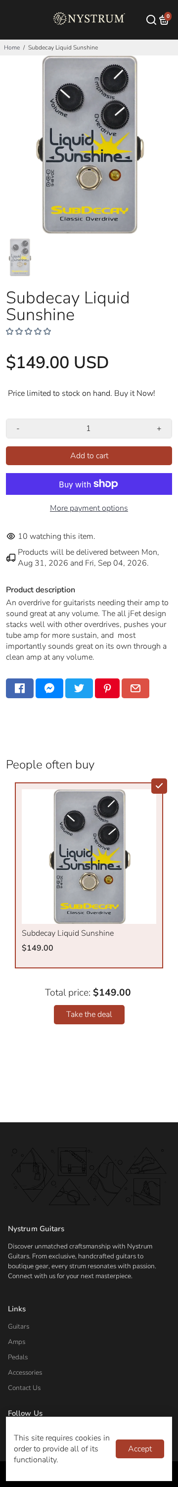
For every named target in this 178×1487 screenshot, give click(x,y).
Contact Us (24, 1387)
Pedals (18, 1357)
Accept (140, 1448)
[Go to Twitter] (79, 688)
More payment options (89, 508)
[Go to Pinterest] (107, 688)
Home (12, 47)
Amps (16, 1341)
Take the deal (89, 1014)
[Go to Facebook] (20, 688)
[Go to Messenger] (49, 688)
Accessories (25, 1372)
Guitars (18, 1326)
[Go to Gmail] (135, 688)
